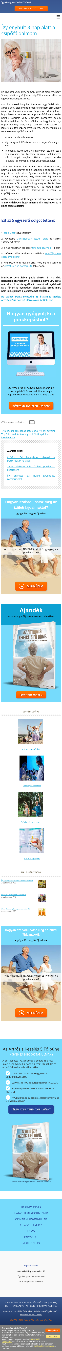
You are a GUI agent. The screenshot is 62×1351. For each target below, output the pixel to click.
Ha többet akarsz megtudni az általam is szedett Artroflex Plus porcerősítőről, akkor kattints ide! (31, 298)
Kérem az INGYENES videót (31, 406)
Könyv (31, 1231)
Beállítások (53, 1336)
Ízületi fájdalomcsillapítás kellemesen (13, 895)
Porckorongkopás (32, 858)
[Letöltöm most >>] (31, 657)
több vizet (9, 232)
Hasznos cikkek (31, 1207)
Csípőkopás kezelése (30, 822)
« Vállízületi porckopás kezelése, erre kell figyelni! (28, 430)
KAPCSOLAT (31, 1237)
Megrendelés (31, 1243)
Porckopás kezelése (32, 785)
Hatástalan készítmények (31, 1213)
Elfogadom (53, 1330)
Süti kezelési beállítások (31, 1314)
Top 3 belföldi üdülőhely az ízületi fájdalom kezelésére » (25, 436)
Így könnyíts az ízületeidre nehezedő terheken (17, 881)
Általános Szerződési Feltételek (17, 1311)
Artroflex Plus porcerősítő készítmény (26, 1302)
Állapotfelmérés (31, 1225)
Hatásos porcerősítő (30, 749)
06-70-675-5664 (23, 2)
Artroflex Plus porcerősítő (18, 266)
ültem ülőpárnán (41, 247)
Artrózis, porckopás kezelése (41, 1306)
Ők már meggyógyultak (31, 1219)
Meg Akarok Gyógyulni (31, 8)
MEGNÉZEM (32, 586)
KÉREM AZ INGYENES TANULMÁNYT (31, 1109)
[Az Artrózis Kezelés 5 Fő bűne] (31, 1147)
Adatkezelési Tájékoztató (45, 1311)
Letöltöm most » (31, 695)
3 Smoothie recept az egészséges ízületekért (16, 909)
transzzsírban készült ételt (32, 238)
